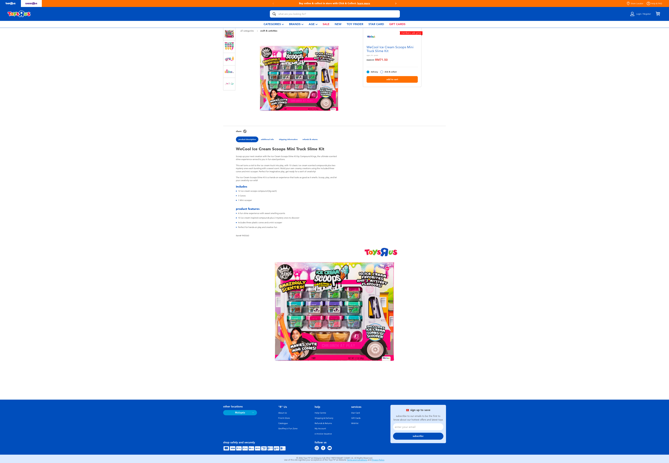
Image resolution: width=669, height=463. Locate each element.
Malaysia (240, 412)
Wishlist (354, 423)
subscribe (418, 436)
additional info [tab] (267, 139)
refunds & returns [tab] (310, 139)
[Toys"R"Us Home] (19, 14)
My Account (320, 428)
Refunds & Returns (323, 423)
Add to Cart (392, 79)
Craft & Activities (268, 30)
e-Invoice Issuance (323, 434)
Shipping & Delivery (324, 418)
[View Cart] (658, 14)
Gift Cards (355, 418)
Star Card (355, 413)
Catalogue (283, 423)
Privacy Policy (378, 460)
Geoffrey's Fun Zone (288, 428)
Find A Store (284, 418)
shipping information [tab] (288, 139)
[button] (273, 3)
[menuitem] (273, 24)
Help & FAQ (656, 3)
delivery (374, 72)
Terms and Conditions (357, 460)
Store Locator (637, 3)
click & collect (391, 72)
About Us (282, 413)
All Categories (247, 30)
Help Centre (320, 413)
